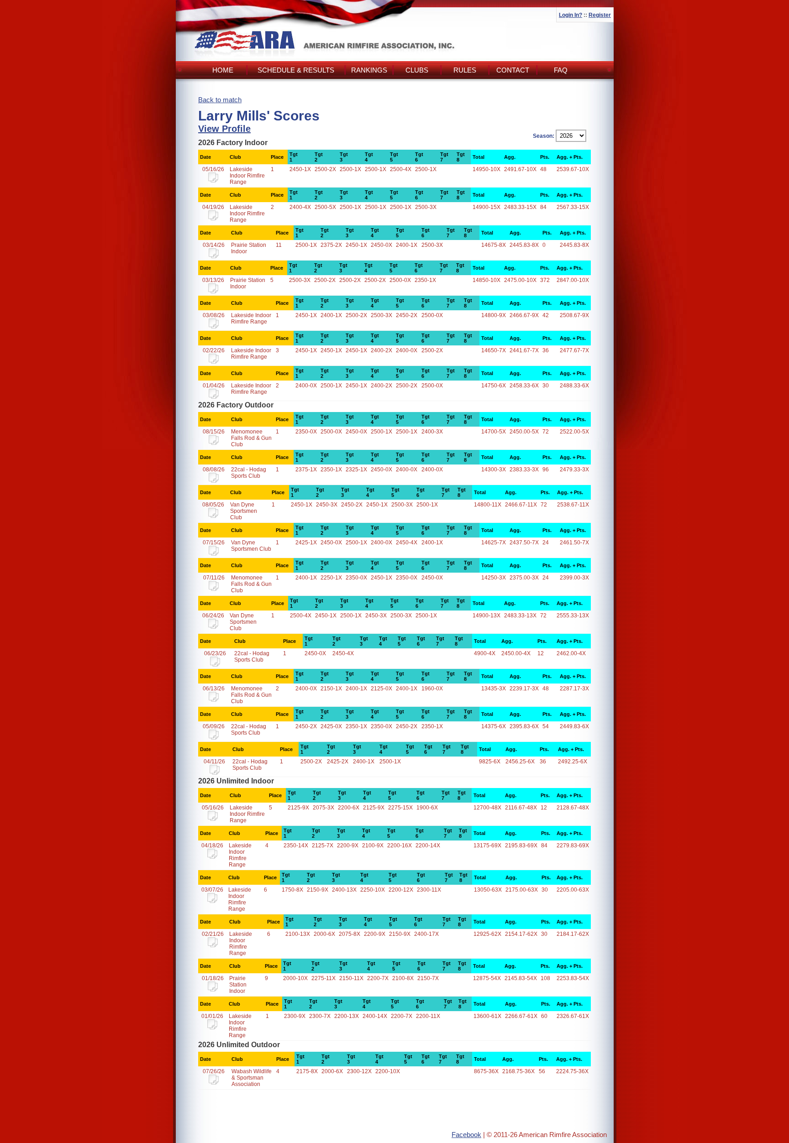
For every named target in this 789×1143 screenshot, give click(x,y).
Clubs (416, 70)
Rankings (369, 70)
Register (600, 15)
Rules (464, 70)
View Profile (224, 129)
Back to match (220, 100)
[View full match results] (213, 180)
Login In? (570, 15)
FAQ (561, 70)
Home (222, 70)
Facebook (466, 1134)
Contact (512, 70)
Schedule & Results (296, 70)
